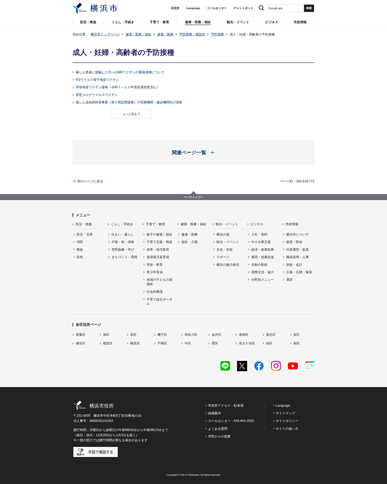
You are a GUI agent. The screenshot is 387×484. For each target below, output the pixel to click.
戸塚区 (162, 343)
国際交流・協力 (262, 272)
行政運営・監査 (297, 249)
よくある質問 (217, 428)
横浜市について (297, 234)
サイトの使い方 (287, 428)
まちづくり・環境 (124, 257)
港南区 (244, 334)
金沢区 (216, 334)
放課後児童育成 (158, 257)
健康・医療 (165, 34)
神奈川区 (191, 334)
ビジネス (257, 224)
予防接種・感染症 (192, 34)
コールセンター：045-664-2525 (231, 421)
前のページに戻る (90, 181)
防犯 (80, 257)
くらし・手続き (122, 224)
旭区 (106, 334)
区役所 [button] (175, 8)
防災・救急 (84, 224)
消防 (80, 242)
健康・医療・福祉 (138, 34)
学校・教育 (155, 264)
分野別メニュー (262, 279)
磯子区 (162, 334)
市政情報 (291, 224)
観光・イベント (227, 224)
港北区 (271, 334)
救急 (80, 249)
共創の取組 (259, 264)
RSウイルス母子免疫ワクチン (97, 79)
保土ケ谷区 (247, 343)
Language (283, 405)
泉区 (133, 334)
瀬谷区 (80, 343)
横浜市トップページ (105, 34)
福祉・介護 (189, 242)
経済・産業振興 (262, 249)
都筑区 (108, 343)
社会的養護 (155, 291)
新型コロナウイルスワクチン (97, 95)
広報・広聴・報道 (299, 272)
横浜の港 (222, 234)
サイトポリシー (287, 421)
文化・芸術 (224, 249)
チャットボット (243, 8)
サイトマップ (285, 413)
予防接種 (217, 34)
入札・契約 (259, 234)
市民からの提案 (219, 436)
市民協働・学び (122, 249)
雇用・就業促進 (262, 257)
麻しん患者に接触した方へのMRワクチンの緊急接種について (120, 72)
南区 (296, 343)
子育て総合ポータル (159, 301)
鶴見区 (135, 343)
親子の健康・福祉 (159, 234)
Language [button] (193, 8)
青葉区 (80, 334)
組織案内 (214, 413)
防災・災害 (85, 234)
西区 (215, 343)
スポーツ (222, 257)
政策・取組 (294, 242)
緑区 (269, 343)
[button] (193, 152)
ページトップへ (193, 197)
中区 (188, 343)
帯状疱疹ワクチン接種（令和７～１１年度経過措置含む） (118, 87)
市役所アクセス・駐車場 (225, 405)
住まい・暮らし (122, 234)
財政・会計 (294, 264)
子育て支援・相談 (159, 242)
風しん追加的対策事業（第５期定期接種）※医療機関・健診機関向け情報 (129, 102)
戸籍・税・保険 (122, 242)
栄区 (296, 334)
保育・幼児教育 (158, 249)
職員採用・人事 (297, 257)
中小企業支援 (261, 242)
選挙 (289, 279)
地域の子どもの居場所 (159, 282)
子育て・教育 (155, 224)
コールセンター (217, 8)
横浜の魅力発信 (227, 264)
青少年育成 (155, 272)
